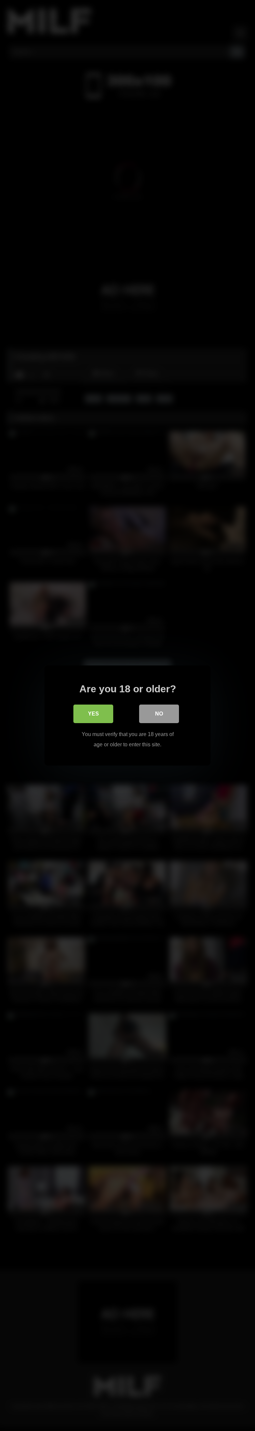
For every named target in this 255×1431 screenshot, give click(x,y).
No (159, 713)
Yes (93, 713)
